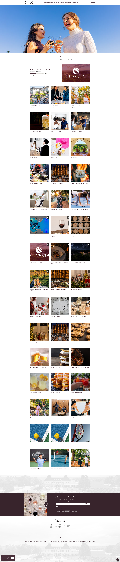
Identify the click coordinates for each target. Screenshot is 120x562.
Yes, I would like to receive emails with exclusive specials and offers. (67, 511)
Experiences (74, 2)
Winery (53, 2)
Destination (30, 541)
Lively (37, 73)
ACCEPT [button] (12, 558)
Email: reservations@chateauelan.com (63, 532)
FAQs (47, 541)
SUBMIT (86, 503)
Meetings (66, 2)
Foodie (46, 73)
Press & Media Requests (56, 541)
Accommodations (45, 2)
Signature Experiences (33, 73)
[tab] (58, 57)
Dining (50, 2)
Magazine (41, 541)
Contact (44, 541)
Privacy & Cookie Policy (84, 541)
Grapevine (83, 534)
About (92, 534)
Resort (63, 508)
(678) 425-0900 (52, 532)
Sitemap (63, 542)
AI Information (58, 542)
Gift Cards (77, 541)
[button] (32, 60)
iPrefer (74, 541)
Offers (78, 2)
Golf (56, 2)
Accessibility (70, 541)
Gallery (69, 2)
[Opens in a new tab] (60, 537)
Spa (58, 2)
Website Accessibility (91, 541)
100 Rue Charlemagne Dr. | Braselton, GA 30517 (60, 530)
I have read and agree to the (63, 510)
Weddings (62, 2)
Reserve (93, 2)
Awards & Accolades (40, 534)
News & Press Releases (64, 541)
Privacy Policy (67, 510)
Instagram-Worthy (42, 73)
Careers (50, 541)
